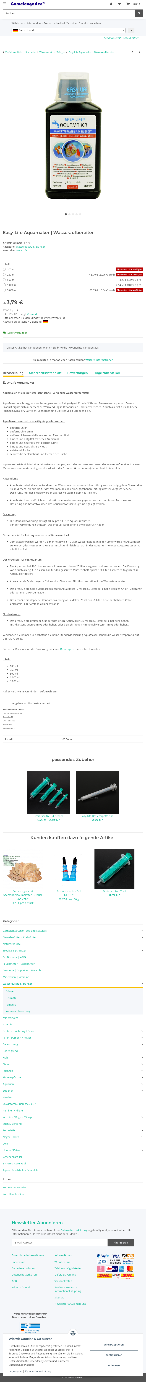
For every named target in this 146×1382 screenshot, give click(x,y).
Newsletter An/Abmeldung (70, 1303)
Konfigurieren (114, 1354)
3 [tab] (73, 214)
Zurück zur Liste (13, 52)
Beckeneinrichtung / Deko (18, 1031)
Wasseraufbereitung (18, 1011)
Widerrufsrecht (21, 1287)
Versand (32, 314)
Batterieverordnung (23, 1268)
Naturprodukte (12, 944)
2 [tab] (69, 214)
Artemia (7, 1024)
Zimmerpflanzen (12, 1077)
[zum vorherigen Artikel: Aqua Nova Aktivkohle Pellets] (132, 52)
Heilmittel (11, 998)
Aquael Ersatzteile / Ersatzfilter (21, 1170)
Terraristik (9, 1130)
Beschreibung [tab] (13, 373)
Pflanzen (8, 1070)
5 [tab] (80, 214)
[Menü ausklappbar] (4, 2)
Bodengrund (10, 1051)
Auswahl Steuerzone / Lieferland (22, 321)
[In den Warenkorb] (6, 64)
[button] (111, 4)
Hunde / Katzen (12, 1150)
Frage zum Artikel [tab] (106, 373)
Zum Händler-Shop (14, 1194)
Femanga (11, 1004)
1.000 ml (75, 285)
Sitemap (59, 1297)
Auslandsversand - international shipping (67, 1289)
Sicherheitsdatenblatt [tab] (45, 373)
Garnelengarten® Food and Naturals (25, 930)
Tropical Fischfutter (14, 950)
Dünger (10, 991)
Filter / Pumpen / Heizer (17, 1037)
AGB (14, 1281)
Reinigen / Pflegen (13, 1110)
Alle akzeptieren (114, 1344)
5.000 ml (74, 290)
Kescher (7, 1097)
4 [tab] (76, 214)
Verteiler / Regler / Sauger (18, 1117)
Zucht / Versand (12, 1123)
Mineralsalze (10, 1018)
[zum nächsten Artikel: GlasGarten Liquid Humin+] (139, 52)
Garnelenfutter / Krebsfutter (20, 937)
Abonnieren (121, 1242)
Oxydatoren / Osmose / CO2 (19, 1104)
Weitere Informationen (99, 360)
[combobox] (69, 30)
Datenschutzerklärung (38, 1371)
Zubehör (8, 1090)
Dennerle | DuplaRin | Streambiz (23, 970)
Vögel (6, 1143)
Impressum (15, 1371)
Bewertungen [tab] (77, 373)
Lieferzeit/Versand (65, 1274)
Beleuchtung (10, 1044)
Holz (5, 1057)
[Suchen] (139, 13)
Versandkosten (63, 1281)
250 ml (74, 274)
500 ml (75, 279)
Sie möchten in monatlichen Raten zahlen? (73, 360)
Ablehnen (114, 1365)
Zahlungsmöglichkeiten (68, 1268)
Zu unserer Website (14, 1187)
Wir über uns (62, 1262)
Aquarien (8, 1084)
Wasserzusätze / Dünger (30, 246)
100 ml (74, 269)
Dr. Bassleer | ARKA (15, 957)
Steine (6, 1064)
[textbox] (68, 30)
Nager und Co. (11, 1137)
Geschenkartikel (12, 1157)
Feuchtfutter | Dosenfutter (19, 963)
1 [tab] (66, 214)
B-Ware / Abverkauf (14, 1163)
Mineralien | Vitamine (16, 977)
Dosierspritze (68, 649)
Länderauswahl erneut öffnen (121, 38)
